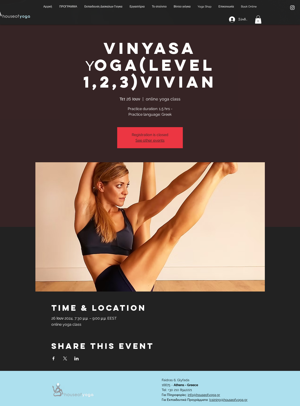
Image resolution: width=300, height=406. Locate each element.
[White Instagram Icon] (292, 8)
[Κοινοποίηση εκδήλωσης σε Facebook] (53, 358)
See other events (150, 140)
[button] (68, 7)
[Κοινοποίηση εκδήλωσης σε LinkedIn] (76, 358)
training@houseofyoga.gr (228, 400)
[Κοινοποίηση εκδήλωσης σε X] (65, 358)
